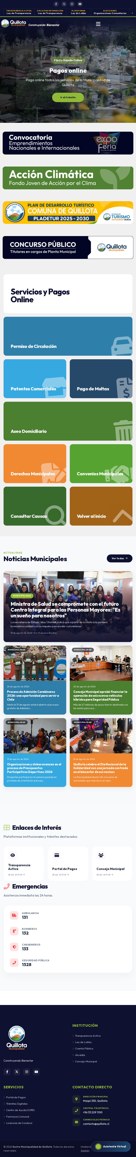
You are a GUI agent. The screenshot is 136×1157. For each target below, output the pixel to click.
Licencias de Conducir (19, 1123)
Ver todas (118, 558)
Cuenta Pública (84, 1048)
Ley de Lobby (83, 1042)
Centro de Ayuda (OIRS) (20, 1110)
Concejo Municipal (86, 1061)
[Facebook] (56, 4)
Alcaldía (80, 1055)
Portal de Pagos (16, 1097)
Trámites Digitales (17, 1103)
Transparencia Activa (88, 1035)
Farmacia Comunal (17, 1116)
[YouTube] (80, 4)
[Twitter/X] (64, 4)
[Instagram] (72, 4)
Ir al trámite (68, 97)
